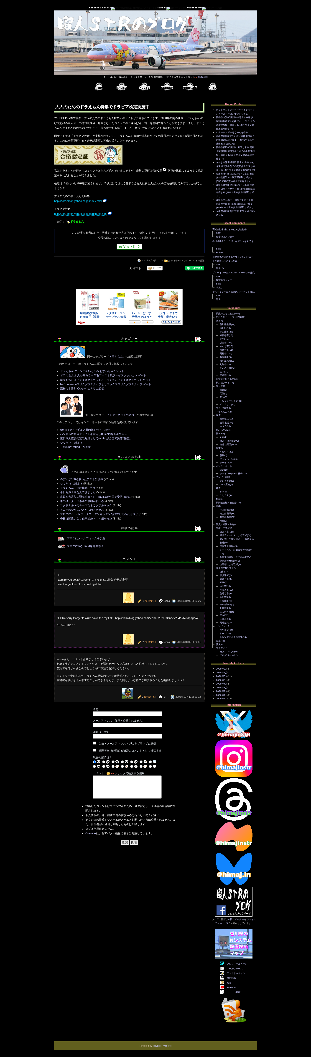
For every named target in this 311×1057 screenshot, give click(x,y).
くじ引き (224, 451)
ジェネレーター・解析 (231, 473)
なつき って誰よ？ (71, 442)
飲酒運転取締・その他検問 (233, 557)
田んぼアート (223, 382)
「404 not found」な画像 (75, 447)
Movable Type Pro (162, 1046)
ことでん (224, 495)
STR (218, 233)
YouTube (231, 987)
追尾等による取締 (229, 564)
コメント (98, 773)
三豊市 (223, 375)
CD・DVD (221, 430)
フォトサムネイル (236, 973)
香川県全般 (225, 324)
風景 (222, 390)
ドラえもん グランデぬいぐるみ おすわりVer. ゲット (92, 371)
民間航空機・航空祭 (226, 502)
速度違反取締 (226, 546)
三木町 (223, 371)
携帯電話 (224, 422)
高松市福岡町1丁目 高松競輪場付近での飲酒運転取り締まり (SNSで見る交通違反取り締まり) (235, 140)
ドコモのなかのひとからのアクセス (82, 509)
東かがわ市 (225, 361)
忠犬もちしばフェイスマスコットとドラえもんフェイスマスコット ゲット (105, 380)
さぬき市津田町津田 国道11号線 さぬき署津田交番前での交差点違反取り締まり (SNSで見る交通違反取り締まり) (235, 166)
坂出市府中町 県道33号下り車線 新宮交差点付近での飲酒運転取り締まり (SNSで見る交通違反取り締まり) (235, 177)
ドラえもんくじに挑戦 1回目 (77, 488)
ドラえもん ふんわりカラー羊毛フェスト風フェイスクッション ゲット (103, 375)
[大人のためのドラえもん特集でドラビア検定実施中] (88, 165)
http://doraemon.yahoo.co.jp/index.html (78, 201)
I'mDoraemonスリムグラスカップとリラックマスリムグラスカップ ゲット (105, 384)
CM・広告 (225, 484)
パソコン (224, 630)
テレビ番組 (225, 481)
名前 (95, 709)
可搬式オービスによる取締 (233, 535)
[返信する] (150, 601)
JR (221, 491)
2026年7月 (221, 672)
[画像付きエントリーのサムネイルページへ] (121, 86)
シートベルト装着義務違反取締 (236, 550)
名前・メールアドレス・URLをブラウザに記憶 (127, 743)
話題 (222, 470)
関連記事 (202, 77)
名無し (219, 287)
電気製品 (224, 419)
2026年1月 (221, 695)
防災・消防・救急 (225, 524)
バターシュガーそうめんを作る (232, 132)
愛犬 (218, 644)
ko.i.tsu (220, 252)
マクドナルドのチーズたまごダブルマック (86, 505)
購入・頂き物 (226, 441)
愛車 (218, 641)
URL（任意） (101, 732)
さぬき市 (224, 346)
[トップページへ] (99, 86)
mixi (229, 983)
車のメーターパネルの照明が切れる (82, 501)
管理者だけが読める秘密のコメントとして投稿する (130, 750)
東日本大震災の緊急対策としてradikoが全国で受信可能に (95, 438)
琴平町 (223, 339)
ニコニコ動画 (233, 992)
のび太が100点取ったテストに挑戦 (81, 479)
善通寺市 (224, 350)
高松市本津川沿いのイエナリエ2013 (82, 388)
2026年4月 (221, 683)
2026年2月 (221, 691)
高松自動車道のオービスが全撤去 (229, 229)
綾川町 (223, 328)
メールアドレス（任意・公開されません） (119, 720)
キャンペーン (226, 459)
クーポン (224, 462)
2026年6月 (221, 676)
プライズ (220, 408)
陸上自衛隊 (225, 510)
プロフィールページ (237, 963)
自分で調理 (225, 444)
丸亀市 (223, 364)
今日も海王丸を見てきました (78, 492)
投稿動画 (231, 978)
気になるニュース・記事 (228, 317)
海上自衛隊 (225, 513)
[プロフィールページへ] (190, 86)
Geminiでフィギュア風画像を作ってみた (85, 429)
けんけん (220, 268)
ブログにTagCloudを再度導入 (85, 546)
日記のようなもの (225, 313)
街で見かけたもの (225, 379)
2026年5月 (221, 680)
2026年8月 (221, 668)
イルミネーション (229, 401)
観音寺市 (224, 335)
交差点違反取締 (228, 561)
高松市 (223, 353)
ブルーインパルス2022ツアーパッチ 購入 (233, 272)
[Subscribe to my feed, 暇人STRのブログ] (233, 1023)
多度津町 (224, 357)
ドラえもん (77, 221)
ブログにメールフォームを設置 (86, 538)
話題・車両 (225, 531)
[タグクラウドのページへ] (167, 86)
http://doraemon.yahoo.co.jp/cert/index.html (80, 213)
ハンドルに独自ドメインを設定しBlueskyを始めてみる (93, 434)
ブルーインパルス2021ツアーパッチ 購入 (233, 292)
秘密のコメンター (225, 236)
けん (218, 299)
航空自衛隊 (225, 517)
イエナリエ (225, 404)
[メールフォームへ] (213, 86)
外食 (222, 437)
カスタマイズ (226, 651)
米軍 (222, 521)
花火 (222, 397)
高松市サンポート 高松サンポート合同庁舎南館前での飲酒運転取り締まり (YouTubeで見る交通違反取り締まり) (235, 204)
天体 (222, 393)
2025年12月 (222, 698)
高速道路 (224, 622)
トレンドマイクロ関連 (231, 637)
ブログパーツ (226, 655)
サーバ (223, 633)
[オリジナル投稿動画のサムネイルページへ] (144, 86)
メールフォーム (235, 968)
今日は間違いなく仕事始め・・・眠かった (86, 518)
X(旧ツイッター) (236, 919)
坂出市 (223, 342)
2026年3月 (221, 687)
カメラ (223, 426)
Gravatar (90, 833)
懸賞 (222, 455)
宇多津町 (224, 331)
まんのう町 (225, 368)
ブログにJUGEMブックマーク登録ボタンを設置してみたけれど (99, 514)
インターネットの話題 (193, 260)
